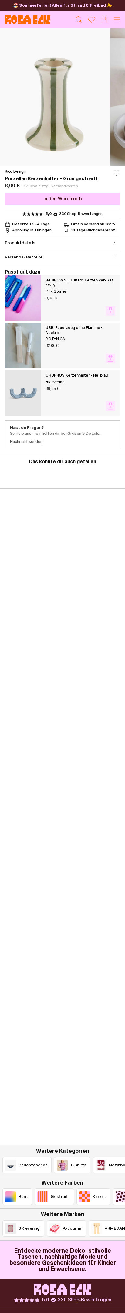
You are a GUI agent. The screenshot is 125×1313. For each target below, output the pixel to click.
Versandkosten (64, 186)
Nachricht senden (26, 442)
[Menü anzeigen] (117, 19)
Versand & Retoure (23, 257)
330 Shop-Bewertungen (81, 214)
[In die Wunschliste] (116, 175)
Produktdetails (20, 243)
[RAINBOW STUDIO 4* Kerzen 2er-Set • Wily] (23, 298)
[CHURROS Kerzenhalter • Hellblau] (23, 393)
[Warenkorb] (104, 20)
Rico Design (15, 171)
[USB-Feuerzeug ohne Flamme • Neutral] (23, 345)
